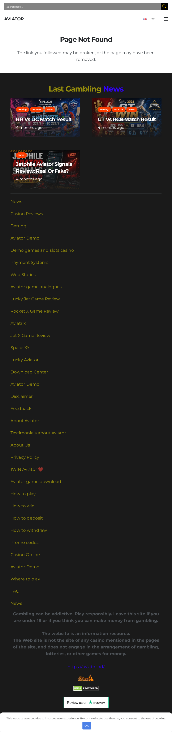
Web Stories (23, 274)
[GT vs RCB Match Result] (127, 117)
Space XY (20, 347)
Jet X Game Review (30, 335)
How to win (22, 505)
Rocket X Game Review (34, 311)
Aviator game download (35, 481)
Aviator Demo (24, 238)
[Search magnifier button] (164, 6)
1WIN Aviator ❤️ (26, 469)
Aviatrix (18, 323)
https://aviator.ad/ (86, 666)
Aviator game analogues (36, 286)
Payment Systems (29, 262)
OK (87, 725)
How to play (23, 493)
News (113, 88)
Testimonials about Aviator (38, 432)
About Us (20, 445)
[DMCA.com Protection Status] (86, 689)
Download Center (29, 372)
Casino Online (25, 554)
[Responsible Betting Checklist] (86, 678)
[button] (149, 19)
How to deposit (26, 518)
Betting (18, 225)
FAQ (15, 591)
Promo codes (24, 542)
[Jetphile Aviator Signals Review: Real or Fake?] (45, 169)
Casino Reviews (26, 213)
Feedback (20, 408)
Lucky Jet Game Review (35, 298)
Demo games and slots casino (42, 250)
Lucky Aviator (24, 359)
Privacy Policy (24, 457)
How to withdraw (28, 530)
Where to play (25, 578)
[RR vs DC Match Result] (45, 117)
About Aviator (24, 420)
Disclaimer (21, 396)
